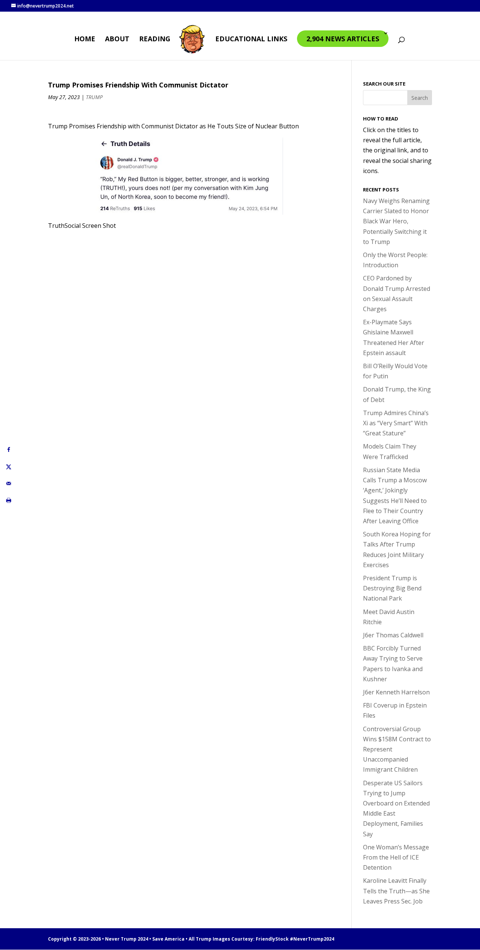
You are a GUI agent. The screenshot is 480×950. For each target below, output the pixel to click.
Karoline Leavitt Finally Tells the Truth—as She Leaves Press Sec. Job (396, 890)
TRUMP (94, 97)
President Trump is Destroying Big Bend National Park (392, 588)
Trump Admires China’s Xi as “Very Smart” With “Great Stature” (396, 423)
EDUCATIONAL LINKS (251, 39)
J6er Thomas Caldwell (393, 635)
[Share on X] (8, 466)
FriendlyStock (272, 939)
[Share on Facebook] (8, 449)
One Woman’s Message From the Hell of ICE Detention (396, 857)
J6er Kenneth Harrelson (396, 692)
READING (154, 39)
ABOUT (117, 39)
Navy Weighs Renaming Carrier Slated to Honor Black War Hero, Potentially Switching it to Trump (396, 221)
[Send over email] (8, 483)
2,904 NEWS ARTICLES (342, 38)
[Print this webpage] (8, 500)
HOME (84, 39)
